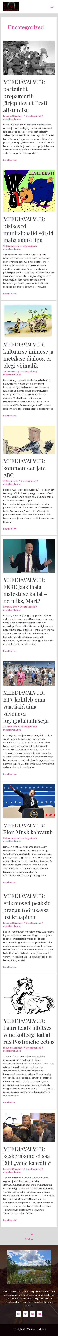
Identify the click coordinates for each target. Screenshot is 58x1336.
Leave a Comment (13, 115)
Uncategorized (33, 115)
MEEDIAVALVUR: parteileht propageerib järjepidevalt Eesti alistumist (25, 95)
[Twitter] (25, 1314)
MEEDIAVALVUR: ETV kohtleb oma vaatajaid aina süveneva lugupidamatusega (26, 706)
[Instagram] (32, 1314)
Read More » (9, 160)
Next (29, 1239)
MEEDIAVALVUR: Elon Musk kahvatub (28, 828)
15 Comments (10, 481)
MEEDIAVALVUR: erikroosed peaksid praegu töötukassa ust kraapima (27, 906)
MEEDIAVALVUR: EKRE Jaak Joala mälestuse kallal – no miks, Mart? (25, 590)
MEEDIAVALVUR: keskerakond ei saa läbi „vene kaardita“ (27, 1155)
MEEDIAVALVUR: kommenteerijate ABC (24, 467)
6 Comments (10, 246)
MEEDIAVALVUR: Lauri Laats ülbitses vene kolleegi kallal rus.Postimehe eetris (29, 1031)
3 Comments (10, 371)
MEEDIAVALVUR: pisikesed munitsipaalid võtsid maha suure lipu (28, 229)
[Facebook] (18, 1314)
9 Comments (10, 838)
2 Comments (10, 606)
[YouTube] (39, 1314)
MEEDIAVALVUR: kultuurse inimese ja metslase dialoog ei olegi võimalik (28, 355)
